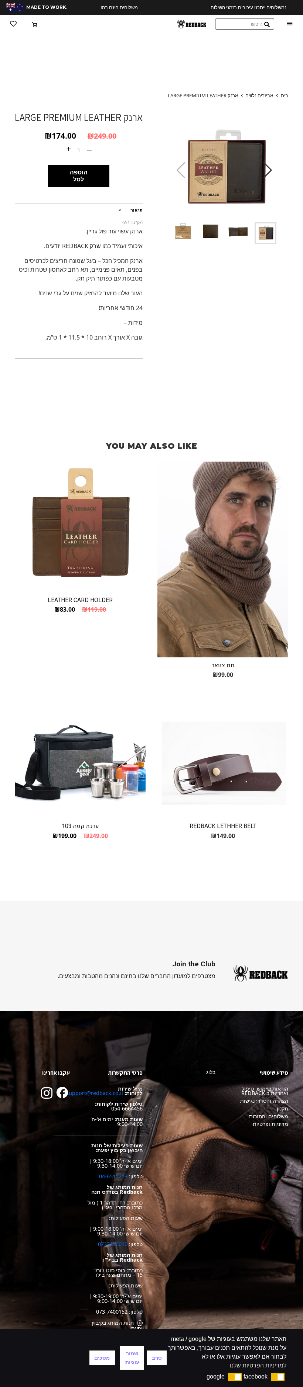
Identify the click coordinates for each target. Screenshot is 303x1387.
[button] (268, 170)
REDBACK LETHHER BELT (223, 826)
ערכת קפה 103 (80, 826)
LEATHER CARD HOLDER (80, 600)
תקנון (282, 1108)
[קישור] (192, 24)
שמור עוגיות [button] (132, 1357)
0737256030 (112, 1244)
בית (284, 95)
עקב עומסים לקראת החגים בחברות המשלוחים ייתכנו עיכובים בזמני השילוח (194, 7)
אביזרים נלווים (259, 95)
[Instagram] (46, 1093)
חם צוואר (223, 665)
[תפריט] (290, 24)
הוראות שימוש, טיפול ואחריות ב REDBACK (264, 1091)
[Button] (13, 24)
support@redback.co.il (94, 1092)
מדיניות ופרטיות (270, 1123)
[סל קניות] (35, 24)
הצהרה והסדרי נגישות (264, 1100)
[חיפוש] (267, 24)
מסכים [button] (102, 1358)
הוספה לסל (79, 175)
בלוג (210, 1071)
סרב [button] (157, 1358)
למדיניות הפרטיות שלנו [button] (258, 1365)
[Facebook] (62, 1092)
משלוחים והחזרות (268, 1116)
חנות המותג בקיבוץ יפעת (117, 1325)
